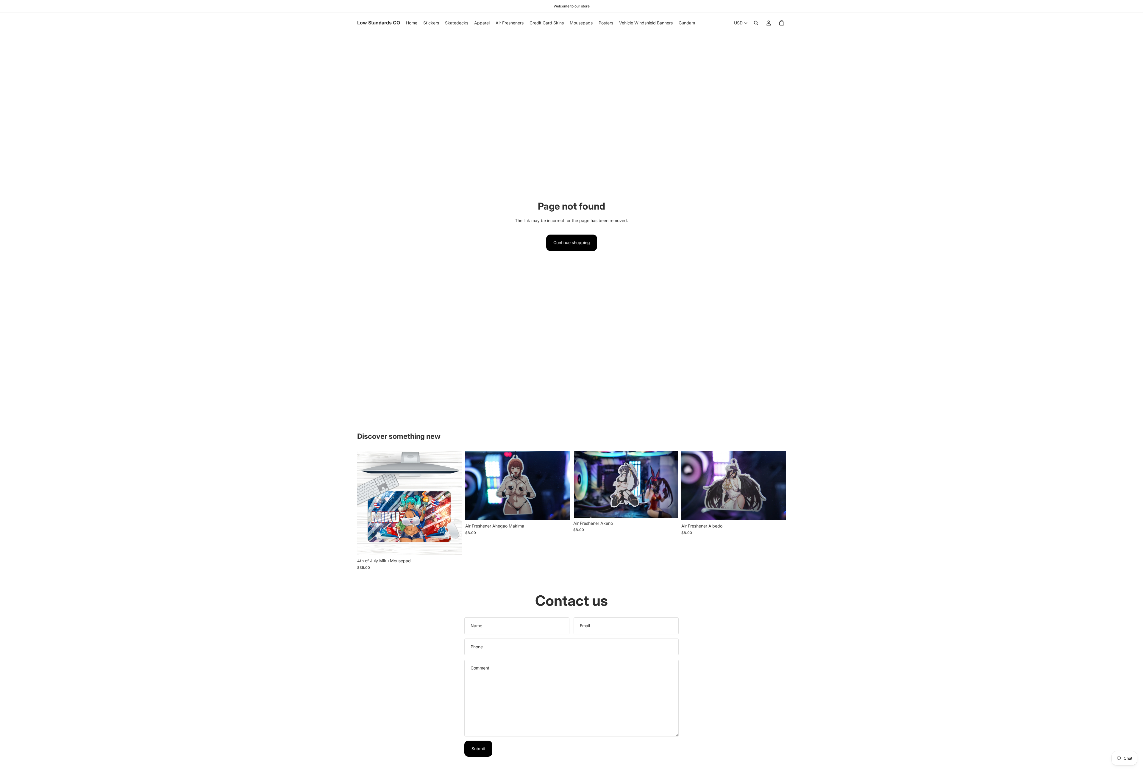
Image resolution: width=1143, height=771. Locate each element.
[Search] (756, 22)
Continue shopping (571, 242)
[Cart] (781, 22)
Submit (478, 748)
